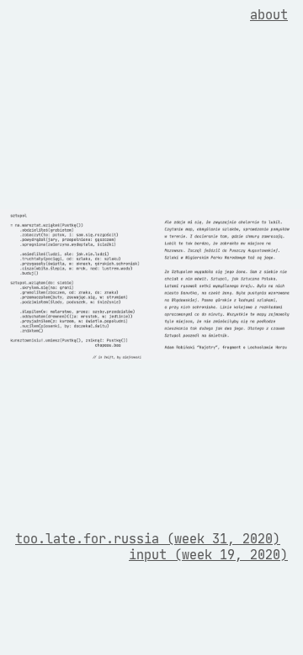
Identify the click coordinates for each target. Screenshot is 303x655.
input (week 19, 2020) (208, 555)
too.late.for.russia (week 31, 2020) (147, 539)
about (269, 15)
